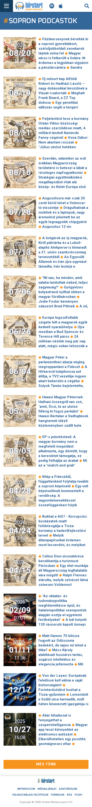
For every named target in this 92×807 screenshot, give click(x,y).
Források (57, 794)
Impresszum (26, 788)
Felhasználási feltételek (30, 794)
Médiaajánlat (47, 788)
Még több (46, 764)
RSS (69, 794)
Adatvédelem (68, 788)
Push (78, 794)
